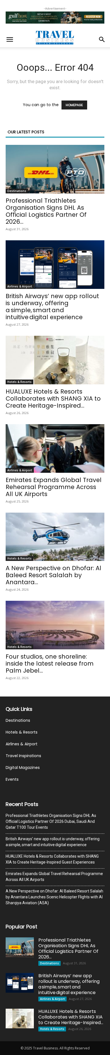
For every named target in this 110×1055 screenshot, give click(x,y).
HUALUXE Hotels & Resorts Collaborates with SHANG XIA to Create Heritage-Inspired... (53, 398)
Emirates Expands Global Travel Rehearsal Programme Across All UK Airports (54, 487)
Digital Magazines (23, 767)
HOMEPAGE (74, 105)
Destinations (16, 191)
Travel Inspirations (23, 756)
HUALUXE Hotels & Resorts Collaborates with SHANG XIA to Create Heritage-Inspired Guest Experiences (52, 859)
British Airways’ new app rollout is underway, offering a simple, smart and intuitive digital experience (52, 306)
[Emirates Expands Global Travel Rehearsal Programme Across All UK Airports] (55, 448)
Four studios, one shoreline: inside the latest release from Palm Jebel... (50, 663)
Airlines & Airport (19, 286)
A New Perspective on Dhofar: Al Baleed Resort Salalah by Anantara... (53, 575)
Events (12, 779)
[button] (10, 39)
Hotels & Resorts (19, 382)
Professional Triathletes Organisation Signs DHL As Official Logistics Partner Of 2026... (46, 211)
